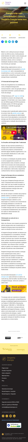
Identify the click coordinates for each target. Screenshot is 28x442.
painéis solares (16, 113)
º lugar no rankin (17, 96)
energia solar (5, 197)
